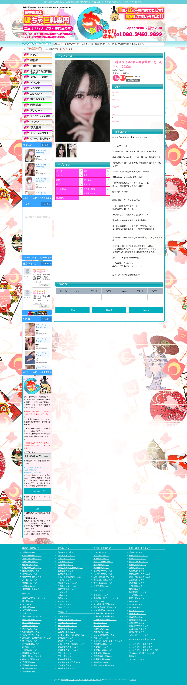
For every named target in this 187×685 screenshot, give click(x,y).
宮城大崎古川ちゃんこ (31, 558)
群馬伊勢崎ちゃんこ (31, 665)
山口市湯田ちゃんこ (137, 629)
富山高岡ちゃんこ (101, 555)
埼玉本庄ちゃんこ (30, 641)
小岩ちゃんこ (63, 592)
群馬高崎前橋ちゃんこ (31, 619)
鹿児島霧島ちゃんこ (137, 564)
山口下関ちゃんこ (136, 595)
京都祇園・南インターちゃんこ (107, 598)
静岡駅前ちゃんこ (65, 638)
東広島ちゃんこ (136, 607)
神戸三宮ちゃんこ (101, 625)
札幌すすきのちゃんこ (31, 576)
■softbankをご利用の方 (32, 472)
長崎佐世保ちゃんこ (137, 558)
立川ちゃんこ (28, 604)
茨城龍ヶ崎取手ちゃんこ (68, 552)
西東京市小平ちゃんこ (67, 589)
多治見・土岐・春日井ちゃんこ (71, 634)
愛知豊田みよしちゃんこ (68, 650)
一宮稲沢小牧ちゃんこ (67, 625)
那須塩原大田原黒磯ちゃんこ (70, 567)
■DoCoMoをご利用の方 (32, 467)
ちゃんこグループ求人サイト (141, 647)
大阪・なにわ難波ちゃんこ (105, 665)
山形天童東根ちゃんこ (31, 555)
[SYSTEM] (37, 71)
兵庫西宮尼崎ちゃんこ (103, 659)
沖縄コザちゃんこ (136, 622)
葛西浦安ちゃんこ (65, 570)
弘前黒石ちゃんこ (30, 564)
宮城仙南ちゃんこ (30, 552)
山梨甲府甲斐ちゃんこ (103, 570)
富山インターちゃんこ (103, 561)
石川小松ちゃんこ (101, 552)
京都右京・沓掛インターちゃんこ (108, 641)
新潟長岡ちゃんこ (101, 564)
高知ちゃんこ (135, 601)
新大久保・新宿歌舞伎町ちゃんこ (36, 638)
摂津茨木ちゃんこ (101, 647)
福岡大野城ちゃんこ (137, 598)
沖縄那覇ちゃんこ (136, 583)
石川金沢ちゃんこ (101, 558)
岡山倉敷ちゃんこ (136, 604)
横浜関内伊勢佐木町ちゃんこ (34, 598)
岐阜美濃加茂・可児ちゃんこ (70, 662)
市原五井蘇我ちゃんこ (67, 583)
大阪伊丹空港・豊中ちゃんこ (106, 607)
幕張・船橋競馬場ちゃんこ (69, 576)
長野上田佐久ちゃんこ (103, 583)
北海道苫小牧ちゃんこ (31, 589)
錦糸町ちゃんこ (29, 647)
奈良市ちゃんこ (100, 622)
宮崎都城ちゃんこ (136, 580)
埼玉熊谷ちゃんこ (30, 625)
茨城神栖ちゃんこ (65, 564)
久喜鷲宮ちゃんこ (65, 561)
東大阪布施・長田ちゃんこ (105, 613)
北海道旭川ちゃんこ (31, 570)
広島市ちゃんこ (136, 589)
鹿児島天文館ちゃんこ (138, 555)
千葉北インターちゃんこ (68, 586)
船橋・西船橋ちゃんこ (67, 604)
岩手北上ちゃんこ (30, 573)
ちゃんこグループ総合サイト (141, 644)
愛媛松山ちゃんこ (136, 552)
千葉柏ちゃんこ (64, 580)
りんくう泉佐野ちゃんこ (104, 634)
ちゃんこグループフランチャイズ (143, 650)
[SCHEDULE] (37, 60)
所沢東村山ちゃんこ (66, 555)
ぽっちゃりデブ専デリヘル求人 (142, 653)
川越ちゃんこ (28, 613)
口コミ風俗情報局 (43, 198)
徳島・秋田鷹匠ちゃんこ (139, 576)
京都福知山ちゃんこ (102, 662)
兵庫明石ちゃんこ (101, 628)
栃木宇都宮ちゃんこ (31, 622)
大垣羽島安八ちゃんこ (67, 622)
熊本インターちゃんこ (138, 561)
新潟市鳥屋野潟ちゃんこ (104, 576)
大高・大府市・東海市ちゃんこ (71, 644)
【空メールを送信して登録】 (37, 491)
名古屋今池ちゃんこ (66, 616)
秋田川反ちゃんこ (30, 561)
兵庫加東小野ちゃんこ (103, 653)
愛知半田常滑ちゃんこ (67, 659)
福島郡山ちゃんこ (30, 583)
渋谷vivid (133, 656)
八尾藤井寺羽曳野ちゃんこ (105, 619)
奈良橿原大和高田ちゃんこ (105, 604)
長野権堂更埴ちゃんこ (103, 573)
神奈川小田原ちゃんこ (31, 659)
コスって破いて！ (136, 659)
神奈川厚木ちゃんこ (31, 634)
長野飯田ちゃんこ (101, 567)
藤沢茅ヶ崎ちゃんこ (31, 668)
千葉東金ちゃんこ (30, 650)
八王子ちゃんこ (64, 601)
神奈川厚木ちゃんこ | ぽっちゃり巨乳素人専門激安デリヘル (81, 680)
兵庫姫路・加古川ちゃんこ (105, 616)
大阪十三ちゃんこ (101, 638)
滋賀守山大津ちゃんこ (103, 650)
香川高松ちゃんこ (136, 567)
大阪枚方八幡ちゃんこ (103, 644)
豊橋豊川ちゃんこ (65, 641)
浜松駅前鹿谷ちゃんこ (67, 665)
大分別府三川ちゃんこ (138, 635)
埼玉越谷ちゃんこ (30, 671)
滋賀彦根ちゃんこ (101, 595)
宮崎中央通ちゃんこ (137, 613)
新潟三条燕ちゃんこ (102, 586)
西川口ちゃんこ (29, 601)
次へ (145, 310)
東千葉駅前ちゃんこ (31, 610)
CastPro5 (133, 680)
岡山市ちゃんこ (136, 616)
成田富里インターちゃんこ (33, 616)
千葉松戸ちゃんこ (30, 662)
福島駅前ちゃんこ (30, 586)
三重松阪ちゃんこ (65, 653)
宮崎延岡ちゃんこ (136, 632)
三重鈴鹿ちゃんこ (65, 656)
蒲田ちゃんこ (63, 598)
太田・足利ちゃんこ (66, 558)
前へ (72, 310)
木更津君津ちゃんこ (31, 644)
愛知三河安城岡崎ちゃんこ (69, 619)
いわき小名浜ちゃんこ (31, 567)
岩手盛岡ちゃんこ (30, 580)
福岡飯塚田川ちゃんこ (138, 592)
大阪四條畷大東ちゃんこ (104, 656)
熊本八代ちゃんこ (136, 610)
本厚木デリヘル (29, 198)
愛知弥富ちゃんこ (65, 628)
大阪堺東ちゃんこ (101, 631)
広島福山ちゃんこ (136, 570)
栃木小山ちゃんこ (30, 628)
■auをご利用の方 (30, 470)
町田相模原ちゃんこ (31, 631)
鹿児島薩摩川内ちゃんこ (139, 573)
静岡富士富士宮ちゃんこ (68, 668)
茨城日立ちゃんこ (65, 607)
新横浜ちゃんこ (64, 573)
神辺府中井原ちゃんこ (138, 626)
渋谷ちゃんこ (63, 595)
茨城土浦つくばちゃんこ (32, 656)
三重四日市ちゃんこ (66, 631)
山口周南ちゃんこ (136, 586)
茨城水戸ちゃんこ (30, 607)
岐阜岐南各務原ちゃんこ (68, 647)
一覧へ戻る (109, 310)
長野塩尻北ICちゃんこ (103, 580)
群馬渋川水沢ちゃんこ (31, 653)
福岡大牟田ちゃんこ (137, 619)
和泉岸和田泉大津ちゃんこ (105, 610)
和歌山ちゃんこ (100, 601)
